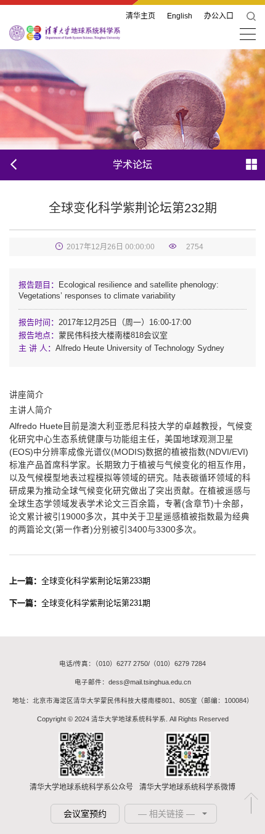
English (179, 16)
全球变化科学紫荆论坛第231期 (79, 602)
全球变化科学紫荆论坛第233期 (79, 580)
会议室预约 (85, 814)
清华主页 (140, 16)
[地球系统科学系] (64, 32)
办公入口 (219, 16)
